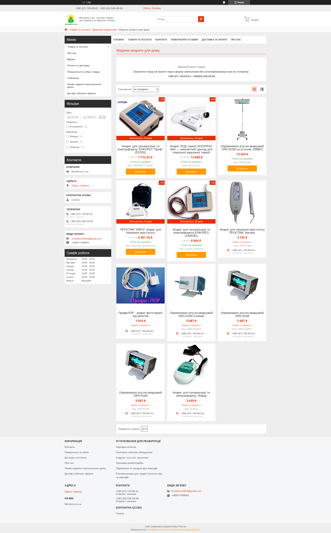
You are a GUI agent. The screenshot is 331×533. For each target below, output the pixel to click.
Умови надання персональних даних (84, 85)
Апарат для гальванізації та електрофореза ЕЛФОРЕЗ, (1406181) (191, 232)
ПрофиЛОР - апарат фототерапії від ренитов (140, 314)
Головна (118, 39)
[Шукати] (201, 19)
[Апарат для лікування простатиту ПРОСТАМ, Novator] (242, 202)
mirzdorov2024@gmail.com (87, 238)
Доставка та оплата (214, 39)
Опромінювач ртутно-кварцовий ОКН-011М (242, 314)
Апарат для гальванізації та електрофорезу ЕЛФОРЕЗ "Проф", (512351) (140, 149)
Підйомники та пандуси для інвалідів (136, 468)
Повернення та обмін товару (83, 71)
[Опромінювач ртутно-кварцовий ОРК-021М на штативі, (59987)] (242, 118)
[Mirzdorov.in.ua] (71, 19)
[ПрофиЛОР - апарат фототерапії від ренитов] (140, 285)
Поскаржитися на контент (159, 530)
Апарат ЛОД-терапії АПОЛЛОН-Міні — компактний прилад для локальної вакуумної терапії (191, 149)
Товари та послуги (79, 29)
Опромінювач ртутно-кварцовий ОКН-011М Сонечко (191, 314)
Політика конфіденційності (187, 530)
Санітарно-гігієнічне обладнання (134, 452)
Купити (142, 171)
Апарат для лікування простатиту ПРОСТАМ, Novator (242, 231)
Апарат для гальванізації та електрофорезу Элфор (191, 394)
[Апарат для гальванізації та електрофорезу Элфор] (191, 365)
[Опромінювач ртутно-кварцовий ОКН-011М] (242, 285)
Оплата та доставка (78, 65)
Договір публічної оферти (81, 93)
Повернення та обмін (184, 39)
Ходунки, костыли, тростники (132, 457)
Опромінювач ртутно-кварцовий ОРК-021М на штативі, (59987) (242, 148)
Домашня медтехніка (105, 29)
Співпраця (73, 78)
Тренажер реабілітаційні (129, 463)
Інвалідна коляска (126, 447)
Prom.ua (182, 526)
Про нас (236, 39)
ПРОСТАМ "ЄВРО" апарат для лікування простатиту (140, 231)
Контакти (161, 39)
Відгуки (71, 59)
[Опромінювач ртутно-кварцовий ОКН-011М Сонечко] (191, 285)
